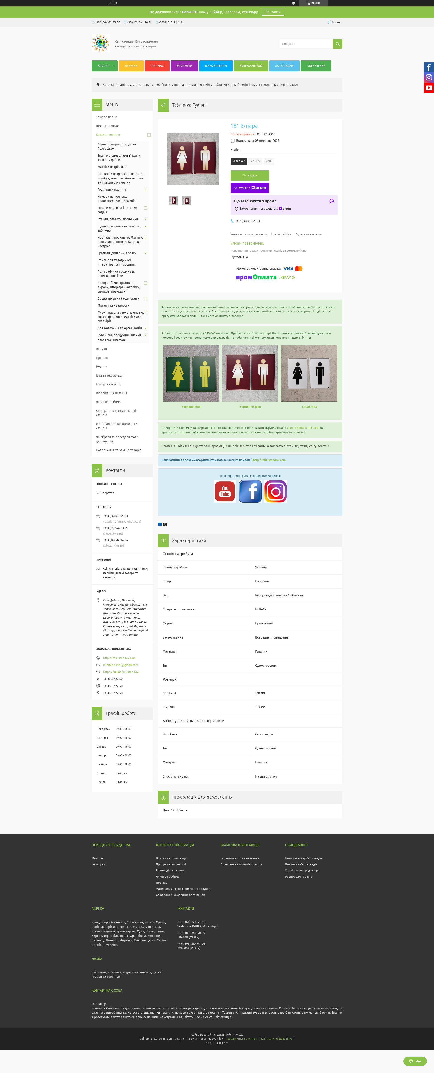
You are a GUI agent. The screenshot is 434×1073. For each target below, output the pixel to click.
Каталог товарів (115, 84)
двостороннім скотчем (303, 428)
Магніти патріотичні (112, 167)
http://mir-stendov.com (269, 460)
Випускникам (251, 65)
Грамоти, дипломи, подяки (117, 253)
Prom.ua (238, 1035)
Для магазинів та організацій (120, 328)
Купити (252, 175)
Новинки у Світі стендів (301, 864)
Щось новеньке (107, 126)
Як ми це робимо (108, 402)
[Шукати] (337, 44)
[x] (165, 525)
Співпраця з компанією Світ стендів (116, 413)
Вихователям (216, 65)
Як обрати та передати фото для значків (117, 439)
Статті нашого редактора (302, 870)
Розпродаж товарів (298, 876)
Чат (418, 1061)
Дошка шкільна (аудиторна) (118, 298)
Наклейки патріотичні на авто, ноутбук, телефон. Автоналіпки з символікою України (121, 178)
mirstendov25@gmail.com (120, 665)
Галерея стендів (108, 384)
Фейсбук (98, 858)
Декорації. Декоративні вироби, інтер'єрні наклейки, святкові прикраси (119, 287)
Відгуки (101, 349)
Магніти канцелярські (114, 305)
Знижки (131, 65)
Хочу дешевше (107, 117)
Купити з (244, 188)
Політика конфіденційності (277, 1039)
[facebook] (160, 525)
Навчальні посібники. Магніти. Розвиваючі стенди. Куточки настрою (120, 242)
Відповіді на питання (111, 393)
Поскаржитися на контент (241, 1039)
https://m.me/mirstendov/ (121, 672)
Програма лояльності (171, 864)
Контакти (273, 12)
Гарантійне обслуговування (240, 858)
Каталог (103, 65)
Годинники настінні (112, 189)
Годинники (316, 65)
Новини (101, 366)
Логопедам (284, 65)
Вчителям (184, 65)
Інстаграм (98, 864)
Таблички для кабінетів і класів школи (242, 84)
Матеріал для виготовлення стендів (117, 426)
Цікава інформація (110, 375)
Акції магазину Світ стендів (304, 858)
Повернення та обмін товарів (241, 864)
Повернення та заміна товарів (119, 450)
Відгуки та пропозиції (171, 858)
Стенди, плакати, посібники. (150, 84)
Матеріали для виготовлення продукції (183, 889)
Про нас (157, 65)
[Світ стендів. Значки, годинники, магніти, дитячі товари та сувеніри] (101, 51)
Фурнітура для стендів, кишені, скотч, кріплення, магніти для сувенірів (121, 317)
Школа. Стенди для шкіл (192, 84)
